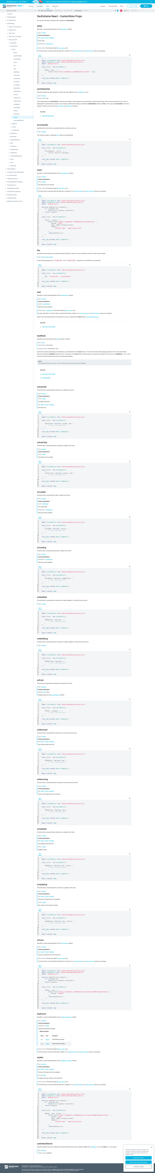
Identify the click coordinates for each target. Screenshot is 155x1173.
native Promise (77, 51)
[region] (138, 1158)
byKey (62, 106)
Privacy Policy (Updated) (68, 1169)
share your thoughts (77, 1)
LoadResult (49, 310)
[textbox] (19, 10)
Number (52, 38)
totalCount (69, 106)
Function (43, 33)
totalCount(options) (66, 1017)
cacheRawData (46, 378)
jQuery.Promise (89, 51)
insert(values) (65, 173)
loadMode (81, 92)
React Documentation (47, 10)
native (63, 48)
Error (58, 135)
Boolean (43, 96)
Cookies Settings (80, 1169)
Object (42, 38)
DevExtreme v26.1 (12, 1)
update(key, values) (66, 1060)
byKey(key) (64, 29)
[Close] (151, 1147)
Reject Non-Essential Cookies (138, 1162)
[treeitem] (19, 14)
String (47, 38)
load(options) (64, 295)
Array (47, 257)
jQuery (59, 48)
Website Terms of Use (57, 1169)
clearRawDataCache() (48, 116)
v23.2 (125, 10)
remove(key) (64, 943)
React (20, 6)
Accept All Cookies (138, 1158)
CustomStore (78, 10)
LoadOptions (49, 44)
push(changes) (55, 695)
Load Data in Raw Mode (48, 326)
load (58, 106)
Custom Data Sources (92, 317)
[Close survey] (151, 1)
